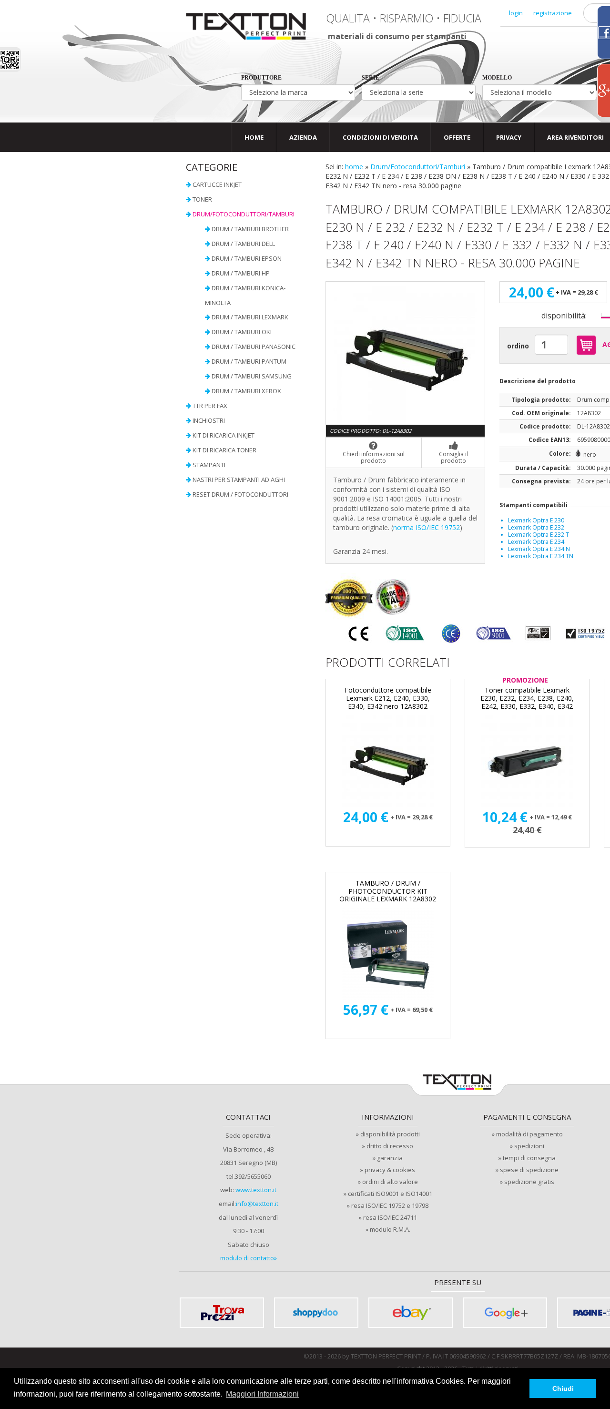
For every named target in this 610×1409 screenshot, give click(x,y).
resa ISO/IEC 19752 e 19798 (389, 1205)
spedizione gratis (529, 1181)
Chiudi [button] (563, 1388)
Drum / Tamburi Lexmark (250, 317)
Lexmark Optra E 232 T (538, 535)
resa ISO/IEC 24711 (390, 1217)
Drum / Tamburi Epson (247, 258)
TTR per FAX (210, 405)
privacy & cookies (390, 1169)
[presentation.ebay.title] (410, 1312)
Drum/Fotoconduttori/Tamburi (417, 166)
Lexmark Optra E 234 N (539, 549)
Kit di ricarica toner (224, 450)
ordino (518, 345)
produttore (261, 78)
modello (497, 78)
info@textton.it (257, 1203)
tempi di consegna (529, 1158)
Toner (202, 199)
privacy (508, 137)
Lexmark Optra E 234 (536, 542)
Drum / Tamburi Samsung (252, 376)
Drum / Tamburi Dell (243, 243)
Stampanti (209, 464)
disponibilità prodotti (390, 1134)
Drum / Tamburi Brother (250, 229)
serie (370, 78)
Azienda (303, 137)
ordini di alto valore (390, 1181)
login (516, 13)
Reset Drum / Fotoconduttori (240, 494)
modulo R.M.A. (390, 1229)
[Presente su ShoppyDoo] (316, 1312)
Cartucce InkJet (217, 184)
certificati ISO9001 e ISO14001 (390, 1193)
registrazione (552, 13)
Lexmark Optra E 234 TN (540, 556)
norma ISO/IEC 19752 (426, 527)
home (354, 166)
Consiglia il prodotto (453, 457)
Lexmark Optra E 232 (536, 527)
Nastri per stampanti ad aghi (239, 479)
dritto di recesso (389, 1146)
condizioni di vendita (380, 137)
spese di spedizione (529, 1169)
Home (254, 137)
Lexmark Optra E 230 (536, 520)
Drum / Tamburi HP (241, 273)
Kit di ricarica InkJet (223, 435)
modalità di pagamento (529, 1134)
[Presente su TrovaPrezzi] (222, 1312)
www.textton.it (255, 1189)
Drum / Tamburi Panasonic (253, 346)
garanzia (390, 1158)
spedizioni (529, 1146)
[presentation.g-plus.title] (505, 1312)
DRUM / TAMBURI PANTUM (249, 361)
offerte (457, 137)
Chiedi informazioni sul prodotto (374, 457)
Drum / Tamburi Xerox (246, 391)
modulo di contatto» (248, 1258)
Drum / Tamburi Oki (242, 331)
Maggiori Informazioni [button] (262, 1394)
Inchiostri (209, 420)
